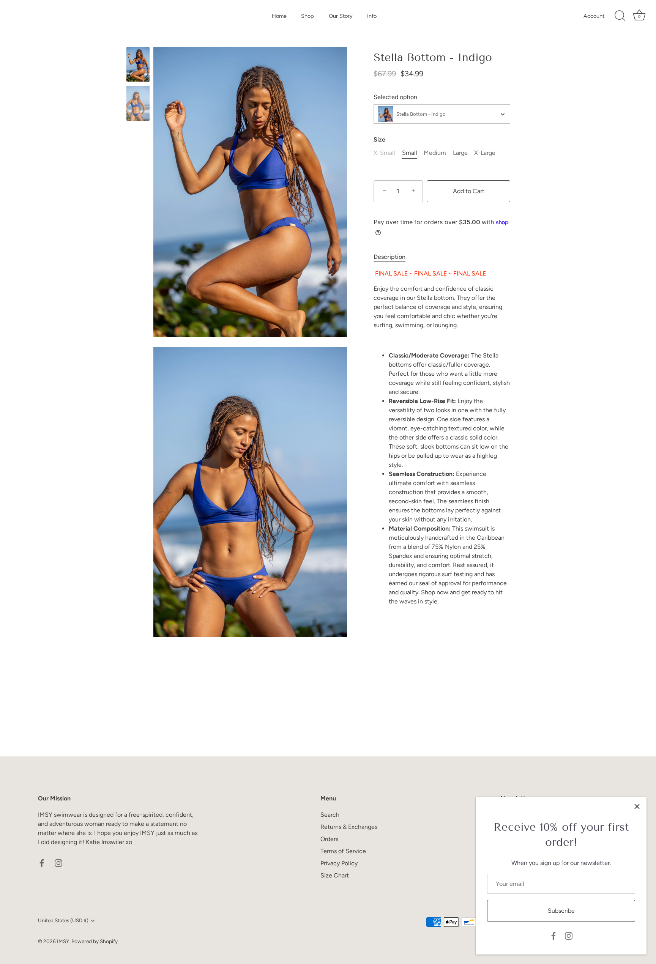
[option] (138, 65)
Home (279, 16)
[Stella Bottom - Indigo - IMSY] (138, 64)
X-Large (484, 152)
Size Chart (334, 875)
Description (389, 256)
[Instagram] (568, 935)
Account (593, 16)
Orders (329, 839)
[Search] (620, 16)
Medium (435, 152)
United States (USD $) (63, 920)
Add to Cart (468, 191)
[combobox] (442, 114)
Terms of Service (343, 851)
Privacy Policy (339, 863)
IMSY (63, 941)
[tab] (393, 256)
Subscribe (561, 910)
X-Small (384, 152)
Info (372, 16)
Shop (307, 16)
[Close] (637, 806)
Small (409, 152)
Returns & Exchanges (348, 826)
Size (379, 139)
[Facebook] (553, 935)
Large (460, 152)
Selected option (395, 97)
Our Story (341, 16)
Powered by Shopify (94, 941)
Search (329, 814)
